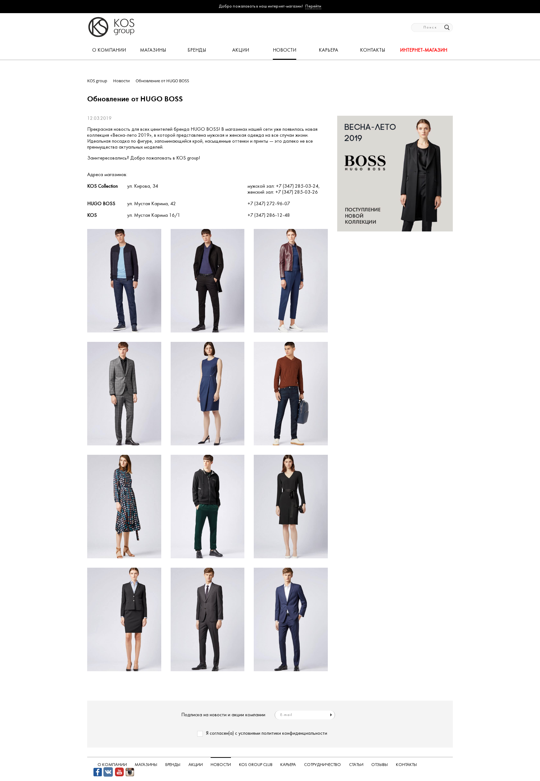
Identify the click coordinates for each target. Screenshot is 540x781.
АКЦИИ (240, 50)
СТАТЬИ (356, 765)
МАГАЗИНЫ (153, 50)
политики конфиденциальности (294, 733)
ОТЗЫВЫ (379, 765)
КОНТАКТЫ (372, 50)
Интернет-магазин (423, 50)
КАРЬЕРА (328, 50)
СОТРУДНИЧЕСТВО (322, 765)
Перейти (313, 6)
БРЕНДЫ (197, 50)
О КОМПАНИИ (109, 50)
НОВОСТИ (284, 50)
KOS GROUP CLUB (255, 765)
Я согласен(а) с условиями (266, 733)
